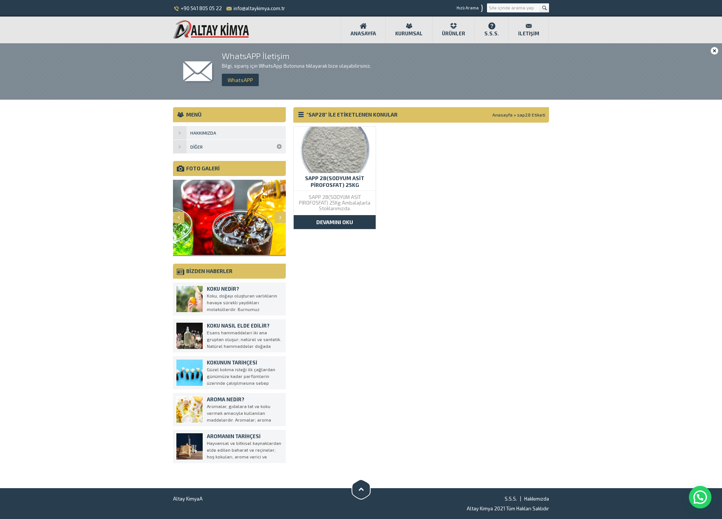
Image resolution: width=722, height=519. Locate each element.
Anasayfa (363, 33)
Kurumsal (409, 33)
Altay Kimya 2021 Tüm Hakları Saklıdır (508, 508)
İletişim (528, 33)
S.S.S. (491, 33)
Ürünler (453, 33)
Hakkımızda (536, 499)
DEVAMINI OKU (334, 222)
